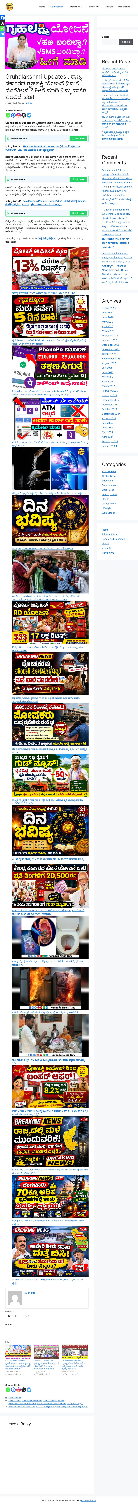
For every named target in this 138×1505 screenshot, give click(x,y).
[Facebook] (13, 115)
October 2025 (109, 354)
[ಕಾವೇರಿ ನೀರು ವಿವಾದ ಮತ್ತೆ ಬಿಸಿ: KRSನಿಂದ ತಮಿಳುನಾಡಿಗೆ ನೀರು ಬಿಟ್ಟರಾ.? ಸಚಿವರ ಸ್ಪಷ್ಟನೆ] (50, 1252)
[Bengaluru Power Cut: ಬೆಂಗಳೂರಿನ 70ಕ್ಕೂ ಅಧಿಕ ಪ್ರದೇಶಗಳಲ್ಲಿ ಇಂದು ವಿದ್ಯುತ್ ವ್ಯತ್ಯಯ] (50, 1197)
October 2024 (109, 409)
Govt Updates (56, 6)
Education (107, 480)
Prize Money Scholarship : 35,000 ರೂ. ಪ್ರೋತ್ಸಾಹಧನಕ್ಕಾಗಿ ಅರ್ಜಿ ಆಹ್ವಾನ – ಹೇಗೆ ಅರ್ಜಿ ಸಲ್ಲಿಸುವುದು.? (48, 1406)
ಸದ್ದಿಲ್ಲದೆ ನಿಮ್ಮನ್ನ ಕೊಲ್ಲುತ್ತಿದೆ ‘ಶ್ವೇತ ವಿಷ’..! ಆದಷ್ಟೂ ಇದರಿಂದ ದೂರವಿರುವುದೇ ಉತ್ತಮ (47, 493)
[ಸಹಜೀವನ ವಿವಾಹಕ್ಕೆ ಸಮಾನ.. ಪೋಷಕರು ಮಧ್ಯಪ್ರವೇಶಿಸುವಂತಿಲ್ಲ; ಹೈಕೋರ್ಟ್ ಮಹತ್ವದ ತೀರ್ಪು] (50, 725)
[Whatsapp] (8, 115)
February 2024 (110, 441)
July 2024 (107, 423)
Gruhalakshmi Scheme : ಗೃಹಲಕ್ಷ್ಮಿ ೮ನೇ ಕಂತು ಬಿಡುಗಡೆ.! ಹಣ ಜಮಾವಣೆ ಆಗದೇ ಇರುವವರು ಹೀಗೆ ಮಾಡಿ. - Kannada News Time (117, 178)
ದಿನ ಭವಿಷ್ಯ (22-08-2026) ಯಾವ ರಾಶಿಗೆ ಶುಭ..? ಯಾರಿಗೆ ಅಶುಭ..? (42, 548)
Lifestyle (109, 6)
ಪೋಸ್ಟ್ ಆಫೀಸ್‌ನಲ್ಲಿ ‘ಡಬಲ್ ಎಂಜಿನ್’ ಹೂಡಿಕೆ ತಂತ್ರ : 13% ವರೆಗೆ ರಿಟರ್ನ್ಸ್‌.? (44, 292)
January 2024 (109, 446)
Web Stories (124, 6)
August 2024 (109, 418)
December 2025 (110, 344)
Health (105, 499)
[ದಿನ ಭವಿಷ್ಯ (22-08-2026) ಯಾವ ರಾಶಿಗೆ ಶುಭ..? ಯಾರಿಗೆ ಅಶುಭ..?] (50, 521)
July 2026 (107, 312)
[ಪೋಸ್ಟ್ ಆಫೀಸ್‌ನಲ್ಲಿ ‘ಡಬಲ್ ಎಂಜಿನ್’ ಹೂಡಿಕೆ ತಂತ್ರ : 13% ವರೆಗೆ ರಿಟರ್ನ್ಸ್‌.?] (50, 269)
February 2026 (110, 335)
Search (106, 36)
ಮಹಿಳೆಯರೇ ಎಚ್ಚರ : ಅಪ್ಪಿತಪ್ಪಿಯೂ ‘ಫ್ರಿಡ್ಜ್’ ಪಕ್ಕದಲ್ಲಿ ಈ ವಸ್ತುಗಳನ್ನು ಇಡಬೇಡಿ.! (45, 1012)
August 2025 (109, 363)
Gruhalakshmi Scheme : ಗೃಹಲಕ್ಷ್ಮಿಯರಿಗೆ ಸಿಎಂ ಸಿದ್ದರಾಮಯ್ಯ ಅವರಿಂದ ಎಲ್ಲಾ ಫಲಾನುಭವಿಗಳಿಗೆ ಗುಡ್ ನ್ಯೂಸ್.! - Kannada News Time (117, 261)
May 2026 (107, 321)
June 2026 (108, 317)
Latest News (93, 6)
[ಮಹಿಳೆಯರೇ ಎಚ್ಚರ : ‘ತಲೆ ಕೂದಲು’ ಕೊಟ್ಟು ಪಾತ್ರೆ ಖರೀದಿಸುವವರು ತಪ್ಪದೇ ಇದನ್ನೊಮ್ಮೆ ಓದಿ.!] (50, 1036)
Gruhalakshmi (14, 1400)
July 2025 (107, 367)
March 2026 (108, 331)
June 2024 (108, 427)
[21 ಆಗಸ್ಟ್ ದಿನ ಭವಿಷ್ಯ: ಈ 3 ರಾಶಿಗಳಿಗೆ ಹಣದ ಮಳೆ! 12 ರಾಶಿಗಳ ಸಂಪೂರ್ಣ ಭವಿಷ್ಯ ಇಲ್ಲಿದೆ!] (50, 831)
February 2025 (110, 390)
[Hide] (1, 39)
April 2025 (107, 381)
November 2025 (111, 349)
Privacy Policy (109, 534)
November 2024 (111, 404)
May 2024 (107, 432)
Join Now (80, 138)
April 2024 (107, 436)
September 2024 (111, 413)
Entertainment (75, 6)
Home (42, 6)
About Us (107, 548)
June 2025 (107, 372)
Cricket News (109, 476)
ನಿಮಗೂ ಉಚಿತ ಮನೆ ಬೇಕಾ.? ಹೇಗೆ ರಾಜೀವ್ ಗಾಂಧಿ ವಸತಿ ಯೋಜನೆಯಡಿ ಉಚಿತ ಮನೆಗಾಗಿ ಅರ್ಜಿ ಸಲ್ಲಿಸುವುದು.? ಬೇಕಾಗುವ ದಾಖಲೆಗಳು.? (117, 238)
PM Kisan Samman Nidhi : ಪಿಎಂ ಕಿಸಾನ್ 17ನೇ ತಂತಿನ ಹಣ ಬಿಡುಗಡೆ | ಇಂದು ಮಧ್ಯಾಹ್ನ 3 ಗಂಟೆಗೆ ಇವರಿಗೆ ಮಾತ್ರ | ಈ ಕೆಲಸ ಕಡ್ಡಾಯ (117, 195)
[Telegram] (29, 115)
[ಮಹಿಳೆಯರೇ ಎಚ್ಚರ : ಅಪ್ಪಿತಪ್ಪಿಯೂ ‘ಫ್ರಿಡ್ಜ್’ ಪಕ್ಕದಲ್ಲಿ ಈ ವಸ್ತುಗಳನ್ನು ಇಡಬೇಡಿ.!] (50, 989)
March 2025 (108, 386)
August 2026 (109, 308)
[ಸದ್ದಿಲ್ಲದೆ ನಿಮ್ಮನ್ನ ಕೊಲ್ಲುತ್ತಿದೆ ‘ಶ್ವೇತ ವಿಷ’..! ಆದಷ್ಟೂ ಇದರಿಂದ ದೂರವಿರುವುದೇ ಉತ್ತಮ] (50, 469)
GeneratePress (88, 1500)
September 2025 (111, 358)
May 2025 (107, 377)
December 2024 (111, 400)
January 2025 (109, 395)
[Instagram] (18, 115)
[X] (23, 115)
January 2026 (109, 340)
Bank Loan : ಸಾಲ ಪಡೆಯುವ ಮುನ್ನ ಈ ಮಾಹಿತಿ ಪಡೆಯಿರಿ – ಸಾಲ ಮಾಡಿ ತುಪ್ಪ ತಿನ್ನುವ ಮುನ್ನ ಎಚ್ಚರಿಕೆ (45, 1403)
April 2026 (107, 326)
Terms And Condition (113, 539)
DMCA (105, 543)
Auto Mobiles (109, 471)
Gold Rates (108, 489)
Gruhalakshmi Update (32, 1400)
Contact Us (108, 552)
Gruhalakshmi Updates (53, 1400)
